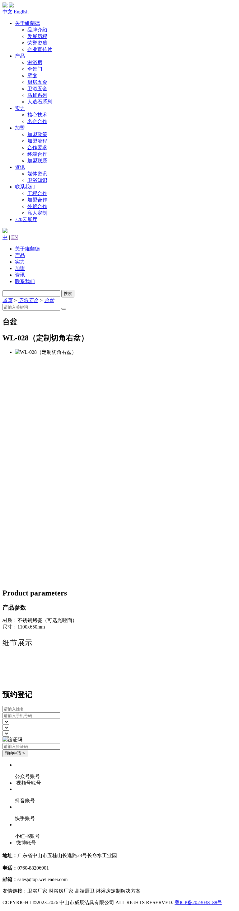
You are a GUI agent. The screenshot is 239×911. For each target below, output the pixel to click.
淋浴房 (34, 62)
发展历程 (37, 36)
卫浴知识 (37, 180)
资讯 (20, 167)
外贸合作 (37, 206)
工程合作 (37, 193)
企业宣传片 (39, 49)
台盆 (49, 300)
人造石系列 (39, 101)
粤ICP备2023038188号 (198, 902)
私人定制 (37, 213)
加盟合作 (37, 199)
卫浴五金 (37, 88)
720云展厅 (26, 219)
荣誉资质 (37, 42)
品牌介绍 (37, 29)
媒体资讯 (37, 173)
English (21, 11)
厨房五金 (37, 82)
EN (14, 237)
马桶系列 (37, 95)
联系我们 (25, 186)
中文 (7, 11)
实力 (20, 108)
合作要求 (37, 147)
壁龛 (32, 75)
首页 (7, 300)
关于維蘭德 (27, 23)
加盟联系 (37, 160)
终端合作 (37, 154)
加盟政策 (37, 134)
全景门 (34, 69)
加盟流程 (37, 141)
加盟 (20, 127)
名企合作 (37, 121)
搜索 (68, 293)
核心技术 (37, 114)
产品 (20, 56)
